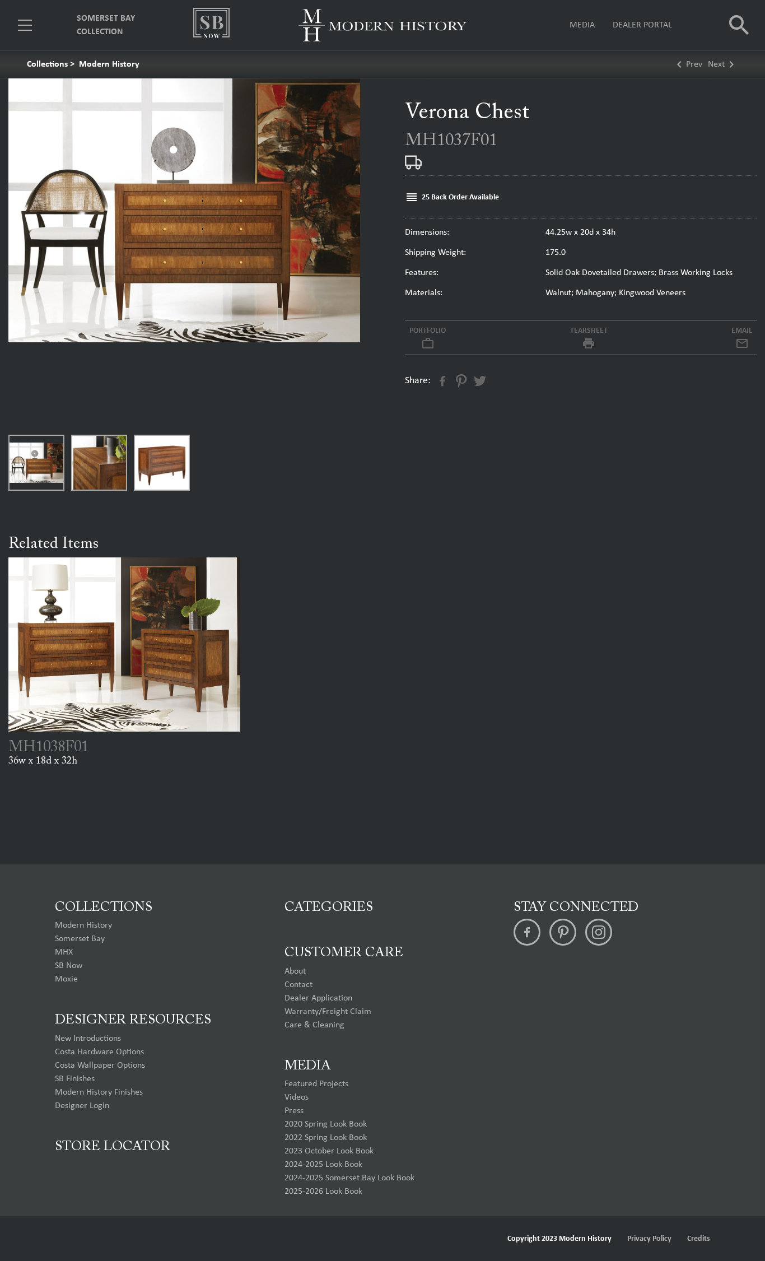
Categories (328, 907)
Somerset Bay (80, 938)
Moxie (66, 979)
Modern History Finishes (99, 1092)
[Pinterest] (562, 932)
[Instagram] (598, 932)
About (295, 971)
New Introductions (88, 1038)
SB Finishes (75, 1078)
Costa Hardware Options (99, 1052)
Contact (298, 984)
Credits (698, 1239)
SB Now (68, 965)
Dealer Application (318, 998)
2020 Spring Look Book (325, 1124)
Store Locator (112, 1146)
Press (294, 1110)
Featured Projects (316, 1083)
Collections (47, 64)
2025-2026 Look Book (323, 1191)
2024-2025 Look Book (323, 1164)
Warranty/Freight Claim (327, 1011)
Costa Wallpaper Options (100, 1065)
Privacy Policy (649, 1239)
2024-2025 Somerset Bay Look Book (349, 1178)
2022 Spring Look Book (325, 1137)
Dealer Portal (642, 25)
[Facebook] (527, 932)
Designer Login (82, 1105)
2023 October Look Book (329, 1151)
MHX (64, 952)
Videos (296, 1097)
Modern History (109, 64)
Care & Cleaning (314, 1025)
